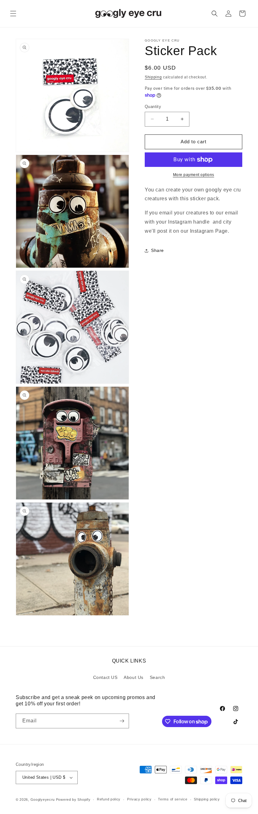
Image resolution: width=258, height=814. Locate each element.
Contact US (105, 677)
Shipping (153, 77)
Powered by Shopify (73, 799)
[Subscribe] (122, 721)
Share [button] (157, 250)
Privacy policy (139, 799)
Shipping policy (207, 799)
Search (157, 677)
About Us (133, 677)
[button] (13, 13)
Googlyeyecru (43, 799)
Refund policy (109, 799)
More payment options (193, 175)
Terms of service (172, 799)
